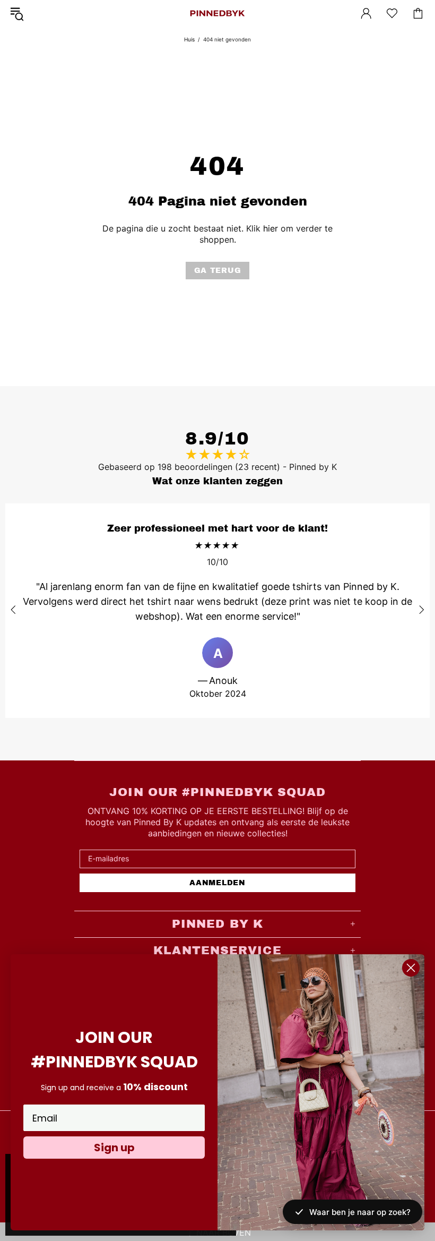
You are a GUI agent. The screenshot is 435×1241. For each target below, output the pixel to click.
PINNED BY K (217, 13)
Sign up (114, 1147)
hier (270, 228)
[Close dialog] (411, 967)
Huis (189, 39)
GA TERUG (217, 271)
